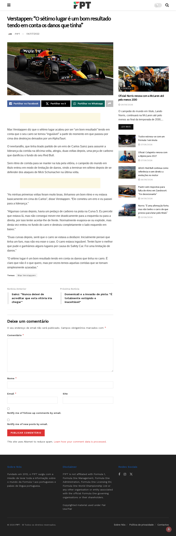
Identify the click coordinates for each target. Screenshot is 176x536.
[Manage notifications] (169, 529)
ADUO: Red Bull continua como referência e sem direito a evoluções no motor (153, 171)
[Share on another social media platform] (109, 103)
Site (65, 393)
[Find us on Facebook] (119, 474)
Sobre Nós (119, 524)
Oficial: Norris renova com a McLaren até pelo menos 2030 (141, 98)
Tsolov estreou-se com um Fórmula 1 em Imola (151, 138)
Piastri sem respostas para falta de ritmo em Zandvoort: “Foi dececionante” (152, 190)
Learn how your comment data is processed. (80, 441)
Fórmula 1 (127, 88)
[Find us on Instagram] (125, 474)
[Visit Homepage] (82, 5)
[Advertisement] (60, 118)
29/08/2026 (126, 104)
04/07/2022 (32, 33)
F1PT (17, 33)
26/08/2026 (146, 179)
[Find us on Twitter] (131, 474)
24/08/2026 (146, 198)
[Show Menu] (8, 5)
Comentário (15, 335)
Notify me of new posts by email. (27, 424)
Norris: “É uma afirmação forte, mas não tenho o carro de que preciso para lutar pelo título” (153, 209)
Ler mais (127, 126)
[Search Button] (167, 5)
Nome (12, 378)
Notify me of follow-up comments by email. (34, 413)
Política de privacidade (141, 524)
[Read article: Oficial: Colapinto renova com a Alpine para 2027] (127, 157)
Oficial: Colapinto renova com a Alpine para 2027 (152, 154)
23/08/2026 (146, 217)
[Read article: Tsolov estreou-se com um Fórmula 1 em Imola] (127, 141)
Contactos (163, 524)
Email (11, 393)
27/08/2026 (146, 144)
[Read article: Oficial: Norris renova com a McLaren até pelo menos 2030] (143, 79)
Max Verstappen (27, 275)
